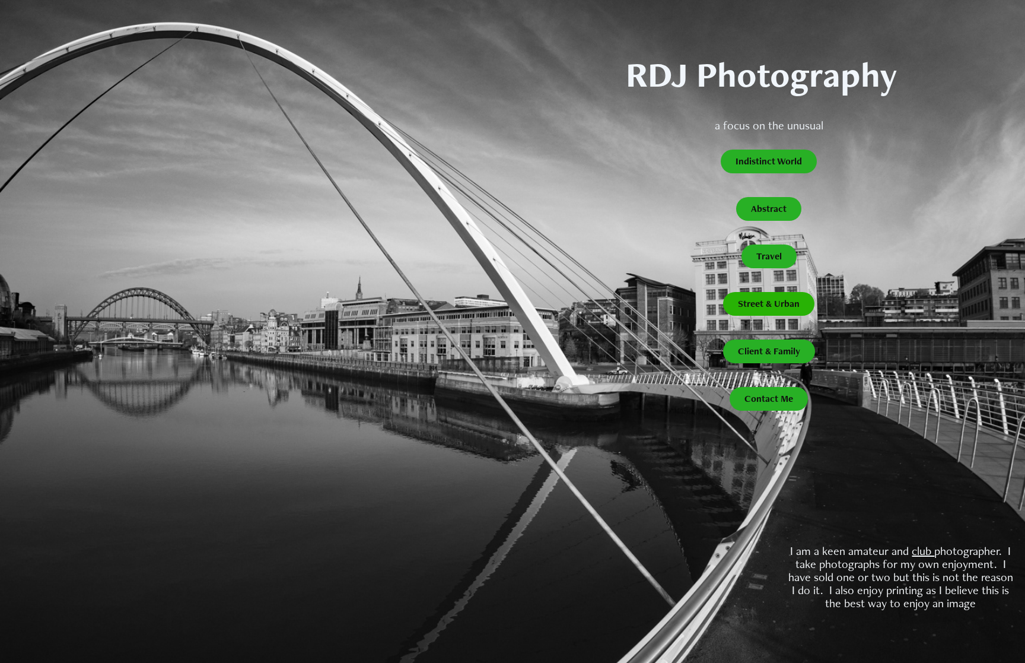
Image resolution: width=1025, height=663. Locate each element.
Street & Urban (769, 303)
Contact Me (768, 398)
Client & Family (769, 351)
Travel (769, 256)
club (923, 551)
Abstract (769, 208)
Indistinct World (769, 161)
